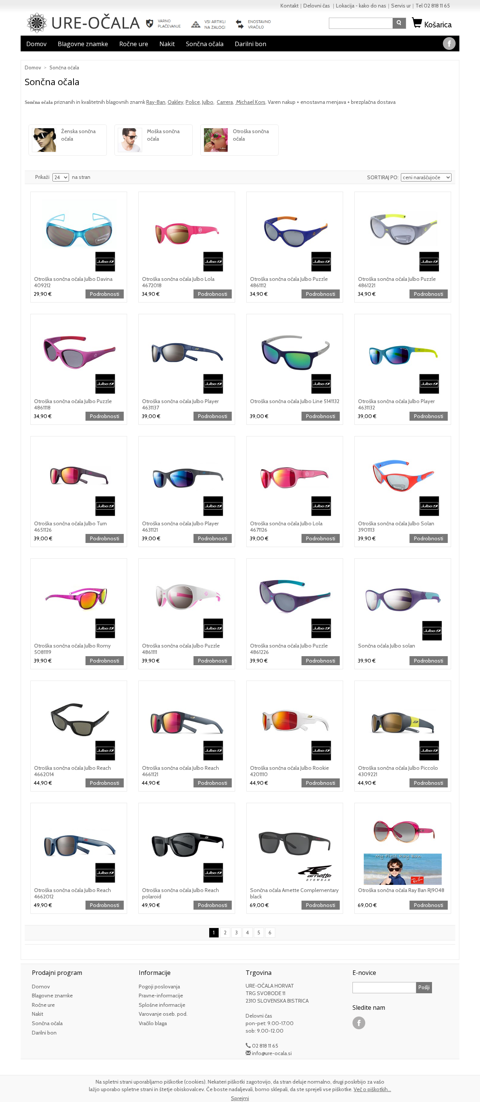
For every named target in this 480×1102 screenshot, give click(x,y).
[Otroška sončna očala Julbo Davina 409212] (79, 234)
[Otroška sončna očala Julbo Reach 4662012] (79, 845)
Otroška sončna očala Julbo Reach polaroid (180, 893)
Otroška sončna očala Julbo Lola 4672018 (178, 282)
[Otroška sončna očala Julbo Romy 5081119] (79, 601)
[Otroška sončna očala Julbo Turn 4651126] (79, 478)
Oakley (175, 102)
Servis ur (401, 5)
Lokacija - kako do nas (361, 5)
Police (193, 102)
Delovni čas (317, 5)
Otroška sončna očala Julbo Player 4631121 (180, 526)
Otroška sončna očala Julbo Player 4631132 (396, 404)
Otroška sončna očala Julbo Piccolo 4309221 (398, 771)
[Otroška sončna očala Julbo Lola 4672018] (187, 234)
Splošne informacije (162, 1005)
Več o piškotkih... (372, 1089)
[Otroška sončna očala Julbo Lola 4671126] (295, 478)
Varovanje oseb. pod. (163, 1014)
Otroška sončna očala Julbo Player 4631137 (180, 404)
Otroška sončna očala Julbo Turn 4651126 (70, 526)
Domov (36, 44)
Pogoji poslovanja (159, 986)
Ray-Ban (155, 102)
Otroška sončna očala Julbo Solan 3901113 (396, 526)
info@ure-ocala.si (272, 1053)
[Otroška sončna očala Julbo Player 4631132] (403, 356)
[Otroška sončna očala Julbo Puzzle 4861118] (79, 356)
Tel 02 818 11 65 (433, 5)
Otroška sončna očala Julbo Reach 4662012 (72, 893)
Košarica (438, 24)
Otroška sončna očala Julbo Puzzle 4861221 (397, 282)
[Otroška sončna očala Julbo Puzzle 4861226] (295, 601)
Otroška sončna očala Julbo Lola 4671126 (286, 526)
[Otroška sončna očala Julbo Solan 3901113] (403, 478)
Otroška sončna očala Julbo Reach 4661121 (180, 771)
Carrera (225, 102)
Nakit (167, 44)
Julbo (207, 102)
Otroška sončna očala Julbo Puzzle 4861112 (289, 282)
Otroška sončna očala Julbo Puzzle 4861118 (73, 404)
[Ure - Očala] (83, 22)
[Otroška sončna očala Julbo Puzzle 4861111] (187, 601)
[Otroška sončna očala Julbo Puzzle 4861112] (295, 234)
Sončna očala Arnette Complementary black (294, 893)
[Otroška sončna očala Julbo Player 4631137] (187, 356)
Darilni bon (250, 44)
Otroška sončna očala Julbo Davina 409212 (73, 282)
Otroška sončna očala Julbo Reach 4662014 (72, 771)
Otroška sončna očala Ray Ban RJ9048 (401, 890)
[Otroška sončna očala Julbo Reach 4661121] (187, 723)
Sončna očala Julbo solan (386, 645)
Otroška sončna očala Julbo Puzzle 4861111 (181, 648)
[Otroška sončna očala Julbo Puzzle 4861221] (403, 234)
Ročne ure (133, 44)
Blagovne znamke (83, 44)
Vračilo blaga (153, 1023)
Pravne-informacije (161, 995)
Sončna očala (205, 44)
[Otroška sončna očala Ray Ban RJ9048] (403, 845)
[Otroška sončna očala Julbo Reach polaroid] (187, 845)
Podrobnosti (104, 294)
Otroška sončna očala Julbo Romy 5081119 (72, 648)
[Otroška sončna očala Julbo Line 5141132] (295, 356)
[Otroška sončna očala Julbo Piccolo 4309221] (403, 723)
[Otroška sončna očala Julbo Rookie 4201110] (295, 723)
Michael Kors (250, 102)
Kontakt (289, 5)
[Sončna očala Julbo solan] (403, 601)
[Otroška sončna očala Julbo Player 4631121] (187, 478)
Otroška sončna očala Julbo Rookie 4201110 (289, 771)
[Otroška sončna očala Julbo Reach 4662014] (79, 723)
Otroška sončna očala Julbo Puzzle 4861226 (289, 648)
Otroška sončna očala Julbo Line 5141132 (294, 401)
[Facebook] (449, 42)
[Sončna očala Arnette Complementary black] (295, 845)
